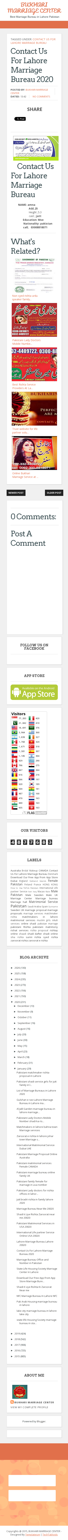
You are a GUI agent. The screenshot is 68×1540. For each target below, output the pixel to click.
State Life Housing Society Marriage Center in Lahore (37, 1270)
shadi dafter (34, 933)
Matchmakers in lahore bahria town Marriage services (37, 1128)
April (20, 1051)
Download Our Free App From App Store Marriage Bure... (36, 1279)
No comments (41, 96)
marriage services (33, 913)
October (22, 1017)
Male (48, 891)
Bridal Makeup (30, 870)
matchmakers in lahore (40, 916)
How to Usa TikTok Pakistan (24, 888)
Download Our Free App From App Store (34, 877)
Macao (41, 891)
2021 (17, 996)
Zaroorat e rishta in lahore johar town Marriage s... (35, 1137)
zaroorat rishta (19, 940)
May (20, 1045)
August (22, 1028)
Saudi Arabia (34, 906)
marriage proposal (36, 910)
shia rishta (17, 937)
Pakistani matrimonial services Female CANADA (34, 1164)
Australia (16, 870)
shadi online (50, 933)
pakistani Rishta (21, 927)
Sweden (15, 910)
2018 (17, 1339)
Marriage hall (19, 902)
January (22, 1068)
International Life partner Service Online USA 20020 (35, 1234)
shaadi (22, 933)
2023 (17, 985)
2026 (17, 967)
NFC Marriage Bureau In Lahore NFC (37, 1296)
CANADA (43, 870)
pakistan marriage (48, 923)
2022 (17, 990)
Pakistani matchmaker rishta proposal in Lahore (33, 1074)
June (20, 1040)
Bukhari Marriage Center (34, 1402)
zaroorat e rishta (38, 940)
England (23, 880)
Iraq (35, 891)
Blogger (41, 1421)
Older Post (54, 492)
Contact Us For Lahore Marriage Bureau (33, 41)
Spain (45, 906)
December (24, 1006)
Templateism (32, 1534)
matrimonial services (23, 920)
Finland (28, 884)
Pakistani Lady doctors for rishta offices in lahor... (35, 1192)
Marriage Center (21, 898)
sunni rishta (33, 937)
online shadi (28, 923)
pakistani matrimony (45, 927)
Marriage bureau (47, 898)
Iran (30, 891)
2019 (17, 1333)
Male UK (52, 895)
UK (22, 910)
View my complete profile (29, 1407)
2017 (17, 1344)
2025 (17, 973)
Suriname (53, 906)
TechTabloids (50, 1534)
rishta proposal (39, 930)
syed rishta (50, 937)
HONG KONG (50, 884)
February (23, 1062)
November (24, 1011)
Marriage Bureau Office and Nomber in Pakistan (33, 1261)
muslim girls (44, 920)
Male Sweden (34, 895)
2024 (17, 979)
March (21, 1057)
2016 (17, 1350)
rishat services (20, 930)
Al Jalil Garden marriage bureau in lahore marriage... (36, 1110)
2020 (17, 1002)
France (37, 884)
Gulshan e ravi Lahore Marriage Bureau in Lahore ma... (35, 1101)
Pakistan (19, 906)
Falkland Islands (38, 881)
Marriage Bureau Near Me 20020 (35, 1208)
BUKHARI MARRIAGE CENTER (34, 7)
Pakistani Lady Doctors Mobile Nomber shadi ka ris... (34, 1119)
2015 (17, 1356)
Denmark (53, 873)
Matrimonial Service (43, 902)
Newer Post (16, 492)
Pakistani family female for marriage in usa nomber (32, 1183)
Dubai (14, 881)
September (24, 1023)
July (20, 1034)
